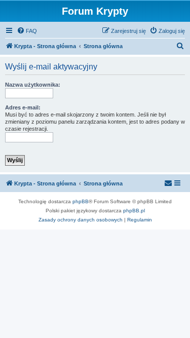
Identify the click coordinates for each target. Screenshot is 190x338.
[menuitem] (27, 31)
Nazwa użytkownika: (32, 85)
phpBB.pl (134, 210)
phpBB (80, 201)
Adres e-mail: (23, 107)
